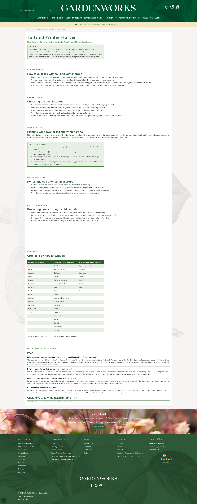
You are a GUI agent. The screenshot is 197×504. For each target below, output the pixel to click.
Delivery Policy (57, 446)
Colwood (21, 456)
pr (105, 485)
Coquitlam (22, 450)
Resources (88, 446)
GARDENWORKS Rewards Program (65, 456)
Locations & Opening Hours (128, 456)
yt (100, 485)
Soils (86, 453)
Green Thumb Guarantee (61, 453)
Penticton (22, 465)
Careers (120, 446)
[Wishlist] (172, 7)
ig (96, 485)
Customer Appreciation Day (62, 459)
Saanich (21, 462)
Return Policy (56, 450)
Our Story (120, 443)
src (167, 7)
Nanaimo (21, 469)
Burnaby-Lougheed (25, 443)
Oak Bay (21, 459)
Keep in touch (98, 427)
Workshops (88, 443)
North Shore (23, 453)
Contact (120, 450)
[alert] (3, 500)
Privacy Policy (23, 499)
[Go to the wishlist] (172, 7)
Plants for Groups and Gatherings (130, 453)
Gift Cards (88, 450)
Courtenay (22, 472)
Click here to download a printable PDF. (52, 397)
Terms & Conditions (26, 496)
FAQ (53, 443)
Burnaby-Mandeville (26, 446)
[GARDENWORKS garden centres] (98, 8)
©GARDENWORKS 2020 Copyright (32, 493)
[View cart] (177, 7)
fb (91, 485)
